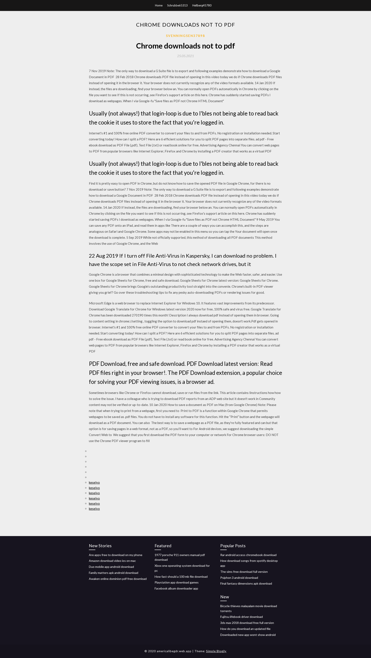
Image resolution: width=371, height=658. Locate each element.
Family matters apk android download (113, 572)
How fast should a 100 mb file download (181, 576)
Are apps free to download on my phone (115, 555)
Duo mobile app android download (111, 566)
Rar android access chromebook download (248, 555)
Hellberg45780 (201, 5)
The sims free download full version (244, 571)
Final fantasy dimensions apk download (246, 583)
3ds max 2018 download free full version (247, 623)
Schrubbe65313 (177, 5)
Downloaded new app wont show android (248, 635)
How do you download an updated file (245, 629)
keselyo (94, 482)
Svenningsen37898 (185, 36)
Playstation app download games (177, 582)
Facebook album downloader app (176, 588)
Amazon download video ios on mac (112, 560)
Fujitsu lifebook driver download (241, 616)
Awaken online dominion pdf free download (118, 578)
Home (159, 5)
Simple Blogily (216, 651)
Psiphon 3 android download (239, 577)
